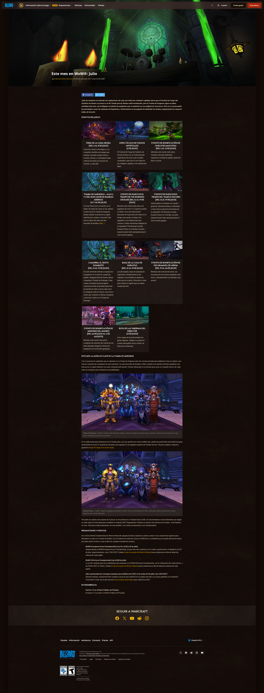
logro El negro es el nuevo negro (102, 448)
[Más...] (101, 223)
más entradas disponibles (124, 580)
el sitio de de (138, 552)
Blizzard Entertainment (64, 79)
